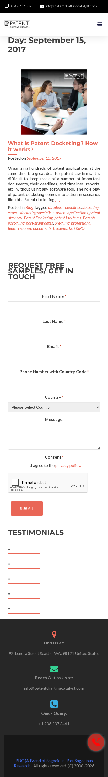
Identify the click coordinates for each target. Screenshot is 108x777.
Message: (54, 419)
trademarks (63, 228)
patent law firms (67, 217)
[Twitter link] (54, 747)
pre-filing (62, 222)
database (55, 207)
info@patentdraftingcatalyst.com (54, 687)
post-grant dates (39, 222)
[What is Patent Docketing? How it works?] (54, 101)
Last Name (54, 321)
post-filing (16, 222)
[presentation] (48, 483)
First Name (54, 296)
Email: (54, 346)
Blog (29, 207)
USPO (79, 228)
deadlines (73, 207)
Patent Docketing (38, 217)
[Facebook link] (46, 747)
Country (54, 397)
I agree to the (56, 465)
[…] (57, 199)
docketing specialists (37, 212)
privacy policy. (68, 465)
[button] (99, 24)
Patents (89, 217)
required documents (34, 228)
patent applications (72, 212)
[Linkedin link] (61, 747)
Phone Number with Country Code (54, 371)
